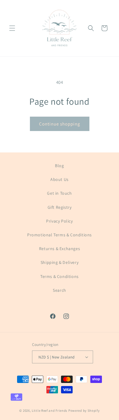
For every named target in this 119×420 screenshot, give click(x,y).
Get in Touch (59, 193)
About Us (59, 179)
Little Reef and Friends (49, 410)
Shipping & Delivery (59, 262)
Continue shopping (59, 124)
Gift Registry (60, 207)
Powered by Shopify (84, 410)
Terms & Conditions (59, 276)
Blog (59, 165)
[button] (12, 28)
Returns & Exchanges (59, 248)
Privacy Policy (59, 221)
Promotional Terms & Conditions (59, 235)
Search (59, 290)
